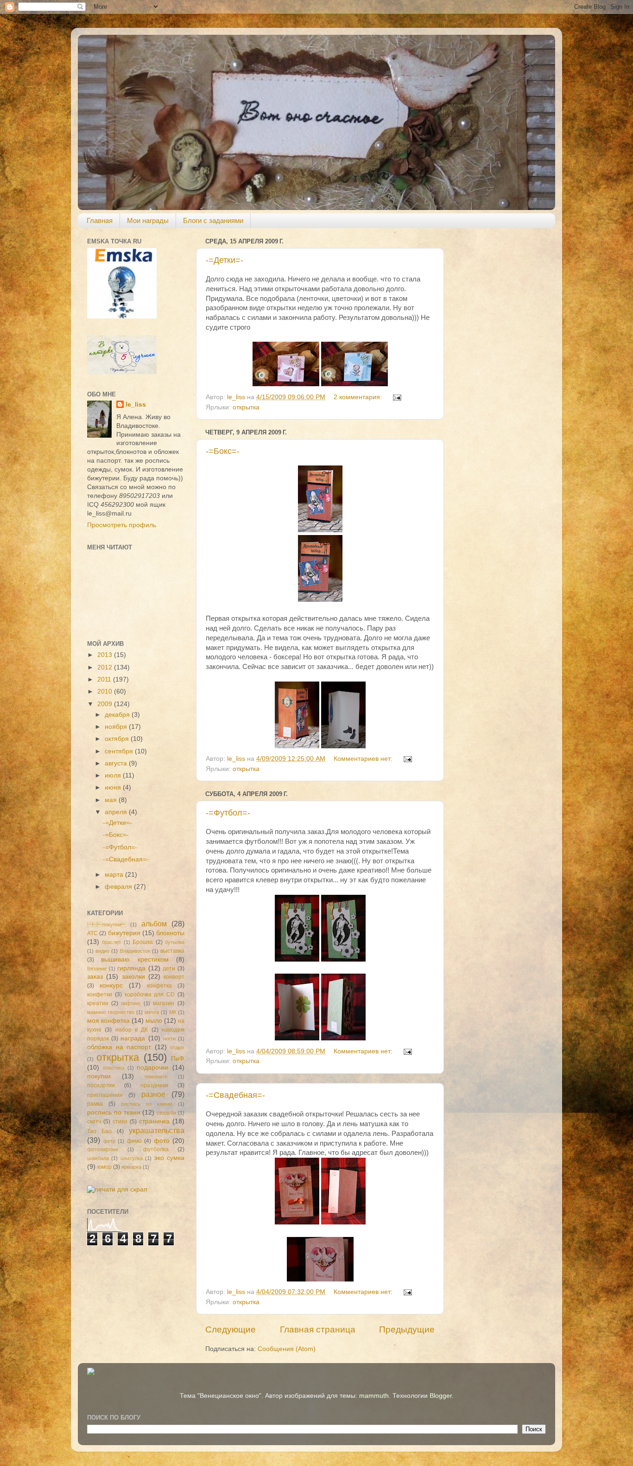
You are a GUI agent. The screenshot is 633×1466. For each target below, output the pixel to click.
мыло (154, 1020)
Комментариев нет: (364, 758)
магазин (163, 1003)
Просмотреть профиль (121, 525)
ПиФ (177, 1058)
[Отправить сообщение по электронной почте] (396, 397)
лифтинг (130, 1003)
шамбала (98, 1158)
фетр (109, 1141)
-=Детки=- (224, 260)
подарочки (153, 1067)
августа (117, 763)
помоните (156, 1076)
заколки (133, 976)
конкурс (111, 985)
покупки (99, 1076)
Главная (100, 220)
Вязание (97, 968)
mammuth (374, 1395)
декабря (118, 714)
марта (115, 874)
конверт (174, 977)
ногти (169, 1038)
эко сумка (169, 1157)
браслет (111, 942)
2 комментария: (359, 397)
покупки (106, 924)
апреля (117, 812)
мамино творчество (110, 1012)
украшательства (156, 1130)
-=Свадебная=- (235, 1095)
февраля (119, 886)
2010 (105, 691)
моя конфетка (108, 1020)
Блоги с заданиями (213, 220)
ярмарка (131, 1167)
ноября (117, 726)
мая (112, 800)
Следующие (230, 1329)
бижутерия (124, 933)
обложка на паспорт (119, 1047)
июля (114, 775)
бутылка (174, 942)
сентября (120, 751)
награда (132, 1038)
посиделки (101, 1085)
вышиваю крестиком (134, 959)
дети (169, 968)
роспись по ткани (113, 1112)
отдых (177, 1047)
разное (153, 1094)
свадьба (166, 1112)
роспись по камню (146, 1104)
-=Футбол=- (228, 812)
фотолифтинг (103, 1149)
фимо (134, 1141)
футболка (156, 1149)
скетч (94, 1121)
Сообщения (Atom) (287, 1348)
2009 (105, 704)
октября (118, 738)
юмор (104, 1167)
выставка (172, 951)
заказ (95, 976)
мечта (152, 1012)
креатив (97, 1003)
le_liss (136, 404)
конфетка (159, 985)
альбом (154, 923)
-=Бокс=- (223, 451)
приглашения (105, 1095)
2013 (105, 654)
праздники (154, 1085)
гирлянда (131, 968)
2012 (105, 667)
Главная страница (317, 1329)
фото (162, 1140)
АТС (92, 933)
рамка (95, 1104)
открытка (246, 407)
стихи (120, 1121)
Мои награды (148, 220)
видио (102, 951)
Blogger (441, 1395)
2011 (105, 679)
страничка (154, 1121)
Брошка (143, 942)
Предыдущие (407, 1329)
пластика (113, 1068)
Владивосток (135, 951)
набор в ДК (131, 1029)
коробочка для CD (150, 994)
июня (114, 787)
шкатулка (131, 1158)
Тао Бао (99, 1131)
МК (172, 1012)
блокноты (170, 933)
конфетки (99, 994)
